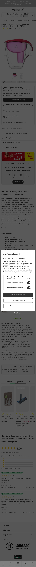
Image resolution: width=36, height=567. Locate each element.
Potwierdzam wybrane (18, 300)
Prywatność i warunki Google (23, 271)
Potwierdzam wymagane (18, 306)
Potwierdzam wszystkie (18, 295)
